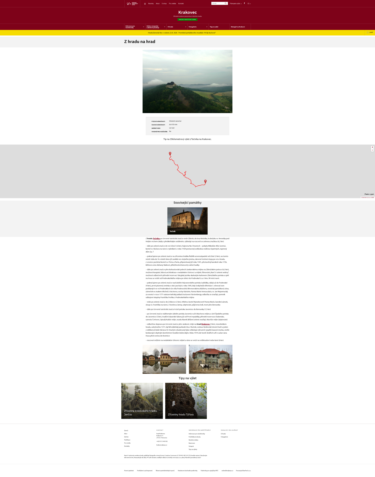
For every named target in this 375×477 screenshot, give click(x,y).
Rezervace (192, 443)
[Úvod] (145, 3)
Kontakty (127, 446)
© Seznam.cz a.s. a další (367, 197)
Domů (126, 430)
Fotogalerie (224, 437)
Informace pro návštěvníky (197, 434)
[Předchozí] (145, 359)
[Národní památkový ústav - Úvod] (132, 3)
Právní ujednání (129, 470)
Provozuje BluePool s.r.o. (243, 470)
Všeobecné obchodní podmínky (188, 470)
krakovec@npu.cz (161, 445)
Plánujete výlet (235, 3)
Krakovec (187, 12)
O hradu (223, 434)
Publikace (127, 440)
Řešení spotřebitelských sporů (165, 470)
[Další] (229, 359)
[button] (205, 182)
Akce (157, 3)
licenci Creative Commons (168, 455)
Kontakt (181, 3)
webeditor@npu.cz (227, 470)
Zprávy (126, 437)
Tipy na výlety (193, 449)
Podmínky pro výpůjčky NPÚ (209, 470)
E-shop (164, 3)
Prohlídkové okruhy (194, 437)
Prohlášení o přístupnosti (145, 470)
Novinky (151, 3)
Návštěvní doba (193, 440)
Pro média (172, 3)
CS (249, 3)
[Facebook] (244, 3)
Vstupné (191, 446)
